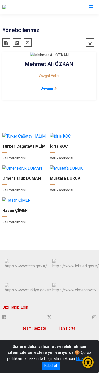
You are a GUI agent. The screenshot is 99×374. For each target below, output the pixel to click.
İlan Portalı (67, 328)
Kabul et (50, 366)
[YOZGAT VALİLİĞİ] (17, 7)
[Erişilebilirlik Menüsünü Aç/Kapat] (88, 362)
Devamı (47, 88)
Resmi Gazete (34, 328)
